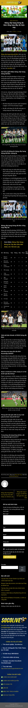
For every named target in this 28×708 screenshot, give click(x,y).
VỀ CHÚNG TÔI (7, 684)
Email (5, 534)
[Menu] (2, 3)
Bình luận (6, 513)
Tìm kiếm (3, 564)
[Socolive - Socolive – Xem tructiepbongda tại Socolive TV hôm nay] (14, 3)
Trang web (6, 541)
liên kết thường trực (13, 476)
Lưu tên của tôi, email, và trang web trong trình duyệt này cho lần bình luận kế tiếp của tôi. (14, 552)
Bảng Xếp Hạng (14, 20)
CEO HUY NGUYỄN (9, 695)
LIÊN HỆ (5, 688)
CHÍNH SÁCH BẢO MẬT (10, 677)
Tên (4, 527)
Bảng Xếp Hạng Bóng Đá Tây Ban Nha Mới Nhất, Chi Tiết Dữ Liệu (7, 494)
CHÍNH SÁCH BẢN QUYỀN (11, 680)
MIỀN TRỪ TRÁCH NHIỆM (10, 691)
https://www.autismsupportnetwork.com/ (12, 668)
